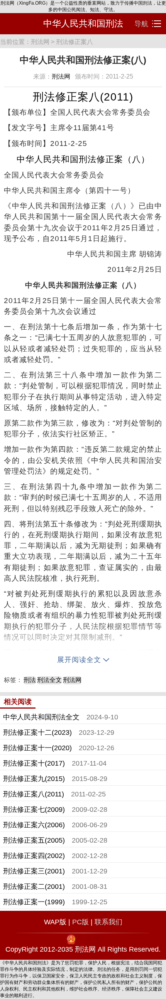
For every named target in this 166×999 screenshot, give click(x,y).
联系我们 (108, 922)
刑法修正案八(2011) (33, 794)
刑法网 (40, 42)
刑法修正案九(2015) (34, 779)
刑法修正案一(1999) (34, 902)
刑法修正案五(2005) (34, 840)
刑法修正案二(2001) (34, 886)
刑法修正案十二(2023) (37, 732)
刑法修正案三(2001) (34, 871)
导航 (142, 24)
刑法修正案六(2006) (34, 825)
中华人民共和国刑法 (83, 23)
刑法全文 (49, 680)
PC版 (80, 922)
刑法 (30, 680)
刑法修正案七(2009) (34, 809)
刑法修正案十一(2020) (37, 748)
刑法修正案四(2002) (34, 856)
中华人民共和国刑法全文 (41, 717)
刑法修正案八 (74, 42)
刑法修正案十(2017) (34, 763)
